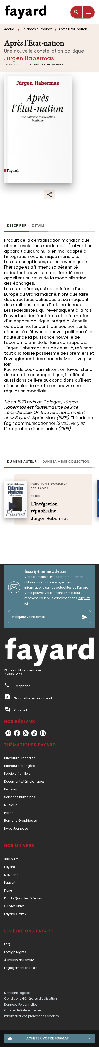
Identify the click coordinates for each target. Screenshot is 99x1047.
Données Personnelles (20, 1004)
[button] (47, 65)
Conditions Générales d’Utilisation (30, 998)
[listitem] (8, 733)
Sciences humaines (37, 29)
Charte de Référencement (24, 1010)
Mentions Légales (17, 993)
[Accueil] (25, 12)
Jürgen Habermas (29, 58)
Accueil (9, 29)
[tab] (16, 225)
